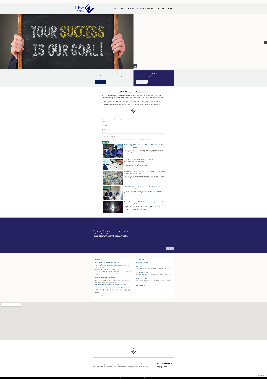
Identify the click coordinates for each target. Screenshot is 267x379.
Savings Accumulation (142, 262)
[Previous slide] (1, 42)
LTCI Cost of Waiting (141, 278)
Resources (130, 8)
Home (116, 8)
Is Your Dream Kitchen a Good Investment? (107, 262)
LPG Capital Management (145, 8)
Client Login (160, 8)
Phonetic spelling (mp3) (108, 137)
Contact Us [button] (99, 82)
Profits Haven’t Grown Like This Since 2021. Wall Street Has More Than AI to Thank (144, 145)
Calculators (140, 259)
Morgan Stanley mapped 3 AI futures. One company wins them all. (144, 202)
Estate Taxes (139, 266)
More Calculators (141, 285)
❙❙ (135, 66)
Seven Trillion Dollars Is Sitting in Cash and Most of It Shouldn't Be (144, 171)
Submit (105, 142)
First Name (105, 121)
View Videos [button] (141, 82)
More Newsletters (100, 296)
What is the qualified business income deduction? (138, 159)
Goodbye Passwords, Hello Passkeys (105, 277)
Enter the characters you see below (112, 133)
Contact (169, 8)
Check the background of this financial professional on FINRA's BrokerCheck (132, 377)
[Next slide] (265, 42)
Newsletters (99, 259)
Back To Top (261, 375)
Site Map (95, 370)
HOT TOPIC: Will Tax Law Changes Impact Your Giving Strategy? (110, 285)
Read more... (154, 152)
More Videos (96, 239)
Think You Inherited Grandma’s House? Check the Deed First (142, 187)
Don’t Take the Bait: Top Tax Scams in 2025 (107, 269)
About (122, 8)
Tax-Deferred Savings (142, 272)
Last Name (105, 125)
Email (103, 129)
